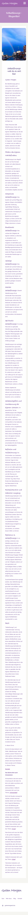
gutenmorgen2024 (10, 905)
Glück (13, 859)
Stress (14, 829)
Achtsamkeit (13, 793)
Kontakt (7, 769)
